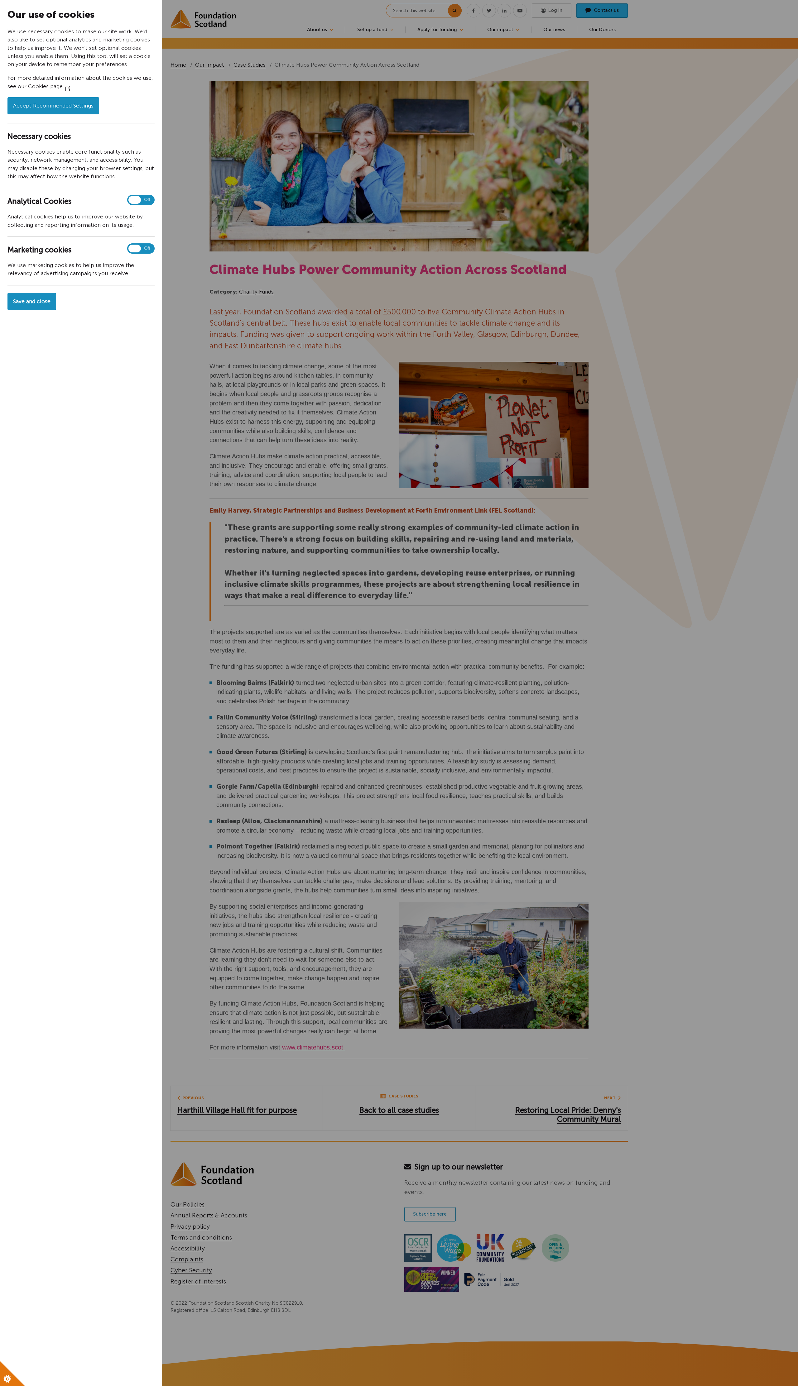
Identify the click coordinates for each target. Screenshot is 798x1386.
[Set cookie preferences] (12, 1373)
